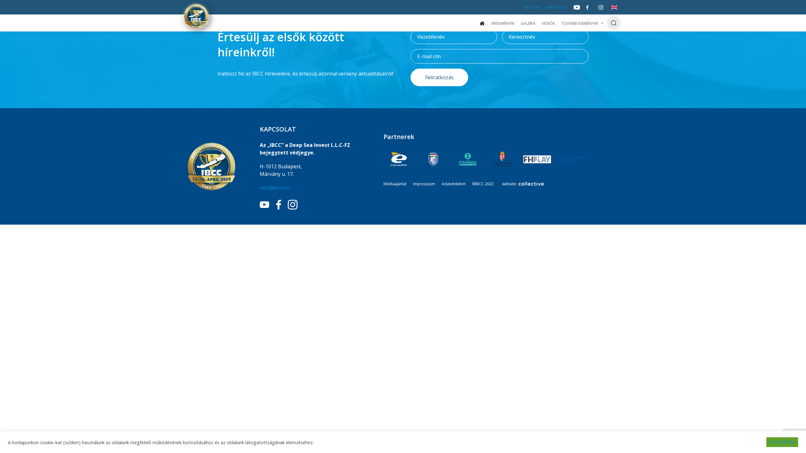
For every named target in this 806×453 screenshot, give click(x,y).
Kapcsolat (556, 7)
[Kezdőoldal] (482, 23)
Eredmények (502, 23)
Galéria (528, 23)
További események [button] (579, 23)
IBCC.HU (532, 7)
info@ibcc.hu (275, 187)
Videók (548, 23)
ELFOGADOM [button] (782, 442)
